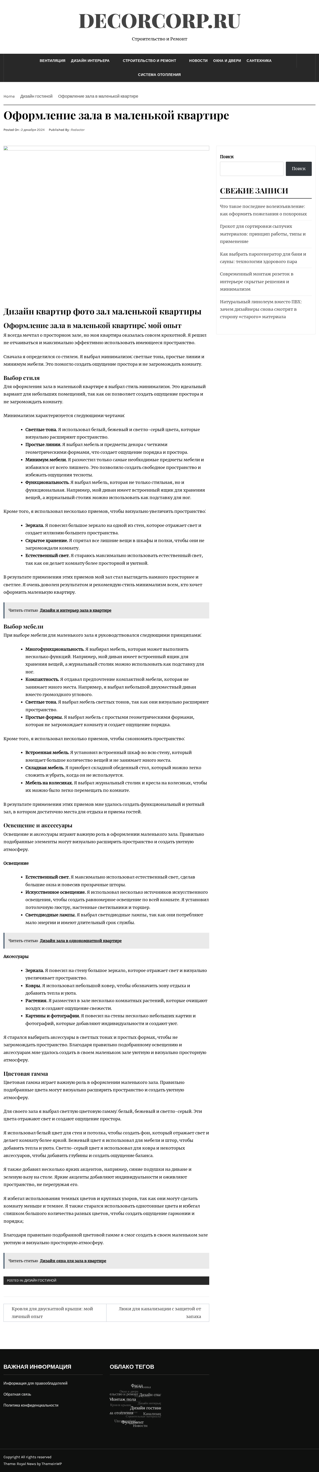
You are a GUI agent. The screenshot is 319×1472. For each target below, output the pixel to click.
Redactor (78, 130)
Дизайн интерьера (90, 61)
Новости (198, 61)
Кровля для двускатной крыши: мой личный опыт (52, 1312)
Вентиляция (52, 61)
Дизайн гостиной (40, 1281)
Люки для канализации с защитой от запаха (160, 1312)
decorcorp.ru (159, 20)
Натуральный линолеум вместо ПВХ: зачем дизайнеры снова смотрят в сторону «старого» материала (261, 309)
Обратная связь (17, 1394)
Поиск (227, 156)
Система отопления (159, 75)
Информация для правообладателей (35, 1383)
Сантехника (259, 61)
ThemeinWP (52, 1463)
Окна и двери (227, 61)
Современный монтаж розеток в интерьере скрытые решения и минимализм (257, 281)
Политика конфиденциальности (31, 1405)
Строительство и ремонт (149, 61)
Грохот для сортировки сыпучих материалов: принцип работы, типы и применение (263, 234)
